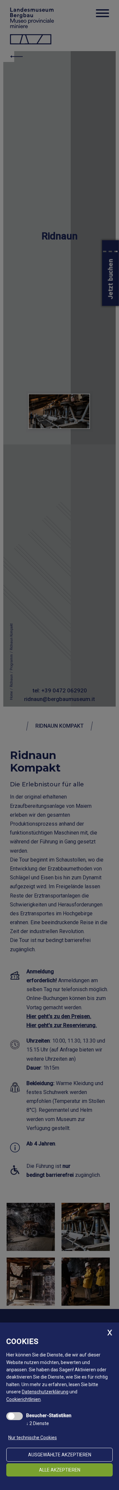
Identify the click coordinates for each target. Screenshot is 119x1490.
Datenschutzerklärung (45, 1391)
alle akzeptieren (59, 1470)
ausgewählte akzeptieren (59, 1454)
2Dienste (37, 1423)
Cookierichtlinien (23, 1399)
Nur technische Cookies (32, 1437)
